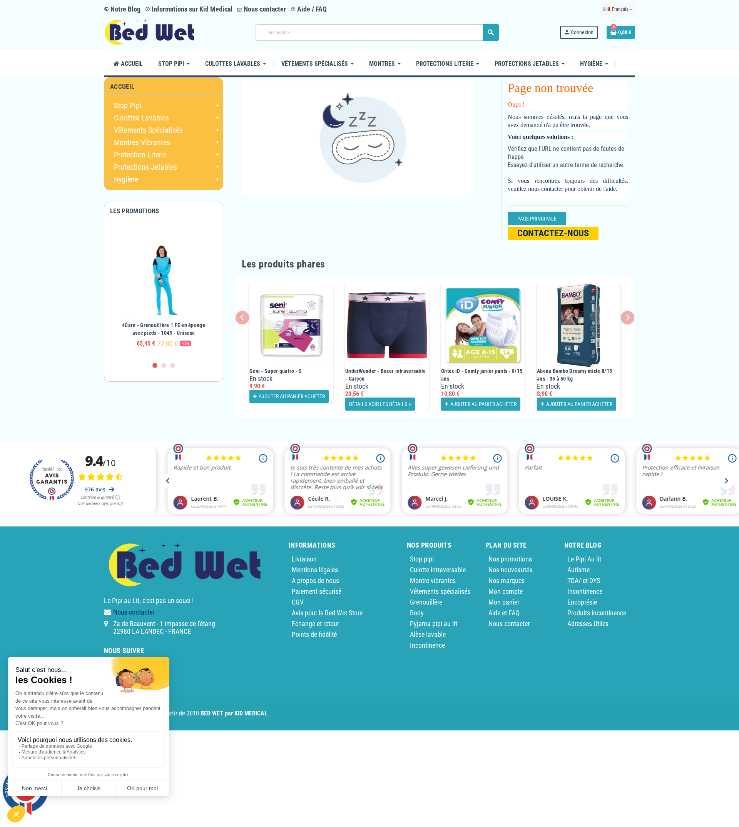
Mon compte (505, 591)
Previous (242, 317)
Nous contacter (264, 9)
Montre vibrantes (433, 580)
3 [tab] (172, 365)
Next (627, 317)
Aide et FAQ (504, 613)
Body (417, 613)
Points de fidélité (314, 634)
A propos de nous (315, 580)
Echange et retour (315, 624)
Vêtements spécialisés (440, 591)
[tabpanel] (163, 290)
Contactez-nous (553, 233)
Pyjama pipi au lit (433, 624)
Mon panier (503, 602)
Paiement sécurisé (316, 591)
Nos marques (506, 580)
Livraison (304, 559)
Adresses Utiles (588, 624)
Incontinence (427, 645)
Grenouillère (426, 602)
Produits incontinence (596, 613)
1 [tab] (154, 365)
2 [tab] (163, 365)
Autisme (578, 570)
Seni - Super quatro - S (275, 371)
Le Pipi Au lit (584, 559)
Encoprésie (582, 602)
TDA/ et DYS (583, 580)
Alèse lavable (428, 634)
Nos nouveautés (510, 570)
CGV (298, 602)
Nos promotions (510, 559)
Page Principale (537, 219)
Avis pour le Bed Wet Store (327, 613)
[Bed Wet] (149, 32)
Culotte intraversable (438, 570)
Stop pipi (422, 559)
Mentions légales (315, 570)
